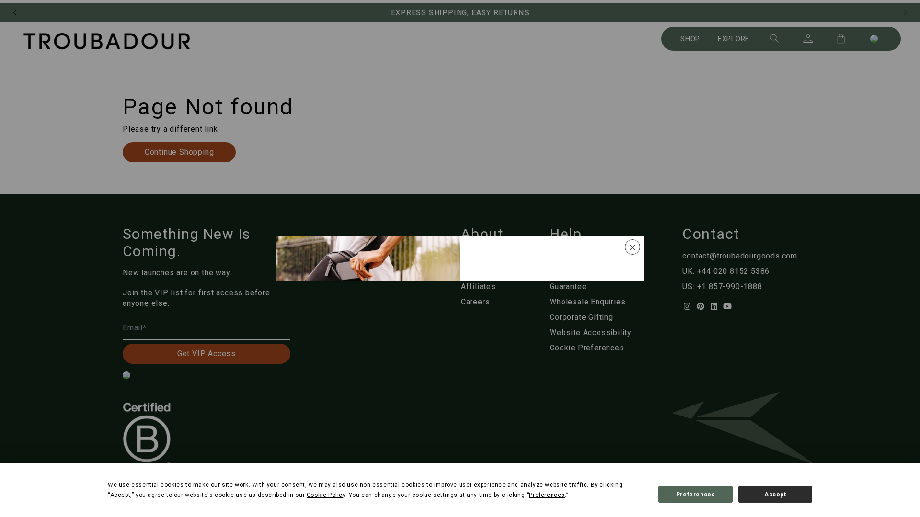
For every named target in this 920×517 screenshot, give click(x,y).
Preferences (695, 494)
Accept (775, 494)
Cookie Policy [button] (326, 495)
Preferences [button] (547, 495)
